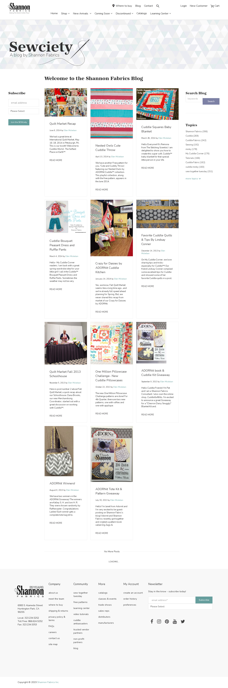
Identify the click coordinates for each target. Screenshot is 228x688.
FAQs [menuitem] (51, 626)
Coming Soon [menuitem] (102, 13)
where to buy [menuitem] (56, 604)
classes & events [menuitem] (107, 598)
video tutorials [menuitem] (81, 614)
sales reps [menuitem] (103, 610)
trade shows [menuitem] (105, 604)
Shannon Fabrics (197, 131)
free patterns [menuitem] (80, 602)
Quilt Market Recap (63, 124)
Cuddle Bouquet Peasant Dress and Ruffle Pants (62, 245)
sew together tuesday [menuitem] (80, 594)
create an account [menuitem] (133, 592)
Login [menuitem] (183, 6)
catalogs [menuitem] (102, 592)
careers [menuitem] (53, 632)
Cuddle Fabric (195, 162)
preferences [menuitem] (129, 604)
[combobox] (194, 99)
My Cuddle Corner (197, 153)
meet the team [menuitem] (56, 598)
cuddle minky (195, 166)
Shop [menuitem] (64, 13)
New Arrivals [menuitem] (81, 13)
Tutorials (193, 158)
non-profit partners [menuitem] (78, 640)
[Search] (211, 101)
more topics (192, 178)
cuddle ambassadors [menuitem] (80, 622)
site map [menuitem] (53, 644)
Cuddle (192, 135)
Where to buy (124, 6)
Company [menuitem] (54, 584)
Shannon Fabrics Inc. (48, 682)
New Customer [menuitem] (198, 6)
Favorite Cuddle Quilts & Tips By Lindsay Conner (156, 239)
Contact (148, 6)
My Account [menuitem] (131, 584)
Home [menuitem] (54, 13)
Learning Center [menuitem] (159, 13)
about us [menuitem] (53, 592)
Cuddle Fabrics (196, 140)
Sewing (192, 144)
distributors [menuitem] (104, 616)
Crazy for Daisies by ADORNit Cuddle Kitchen (108, 267)
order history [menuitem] (130, 598)
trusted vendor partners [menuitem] (81, 631)
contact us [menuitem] (54, 638)
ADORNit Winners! (62, 483)
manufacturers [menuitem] (106, 622)
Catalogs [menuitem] (142, 13)
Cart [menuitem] (216, 6)
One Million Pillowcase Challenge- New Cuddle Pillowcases (111, 376)
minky (191, 149)
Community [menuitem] (80, 584)
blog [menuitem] (75, 648)
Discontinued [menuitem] (123, 13)
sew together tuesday (199, 171)
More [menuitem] (101, 584)
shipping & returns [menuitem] (58, 610)
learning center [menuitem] (81, 608)
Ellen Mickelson (70, 130)
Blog (138, 6)
